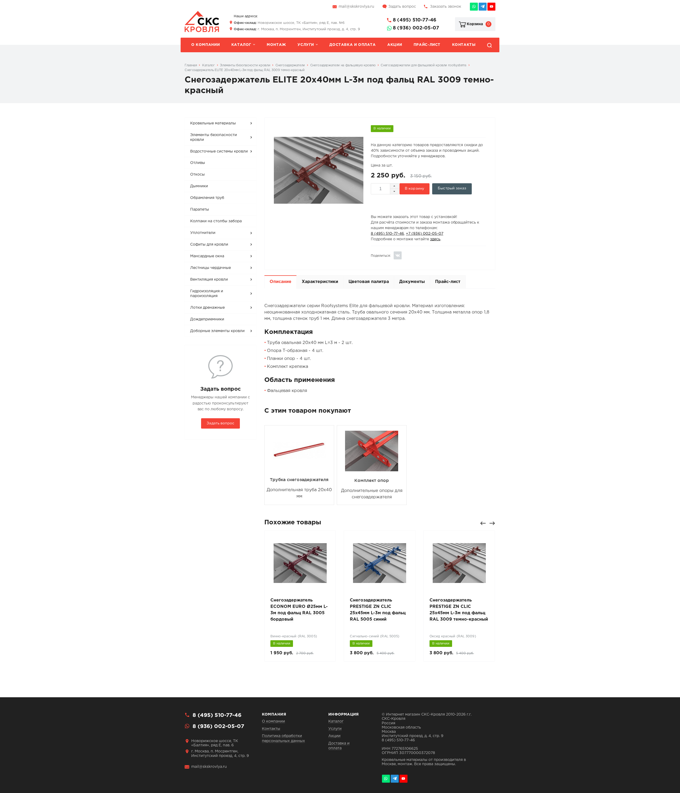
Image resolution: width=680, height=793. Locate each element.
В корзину (414, 188)
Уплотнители (202, 232)
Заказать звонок (445, 6)
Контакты (464, 44)
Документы (412, 282)
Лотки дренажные (207, 307)
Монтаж (276, 44)
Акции (394, 44)
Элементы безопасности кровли (213, 137)
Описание (280, 282)
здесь (435, 239)
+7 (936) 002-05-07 (424, 233)
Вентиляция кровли (209, 279)
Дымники (199, 186)
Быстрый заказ (452, 188)
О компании (205, 44)
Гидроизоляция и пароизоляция (206, 294)
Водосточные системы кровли (219, 151)
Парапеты (199, 209)
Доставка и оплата (352, 44)
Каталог (241, 44)
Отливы (197, 162)
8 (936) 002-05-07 (416, 28)
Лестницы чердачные (210, 267)
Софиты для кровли (209, 244)
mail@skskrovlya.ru (356, 6)
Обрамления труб (207, 197)
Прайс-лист (427, 44)
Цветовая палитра (368, 282)
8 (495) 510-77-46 (414, 20)
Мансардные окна (207, 256)
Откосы (197, 174)
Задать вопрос (402, 6)
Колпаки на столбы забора (216, 221)
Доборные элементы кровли (217, 331)
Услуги (306, 44)
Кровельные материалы (213, 123)
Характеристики (320, 282)
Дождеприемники (207, 319)
